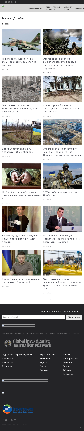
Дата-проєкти (9, 366)
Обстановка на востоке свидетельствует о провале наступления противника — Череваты (59, 63)
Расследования (35, 8)
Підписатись (74, 317)
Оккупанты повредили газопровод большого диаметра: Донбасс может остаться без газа (62, 284)
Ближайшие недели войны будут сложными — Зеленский (21, 281)
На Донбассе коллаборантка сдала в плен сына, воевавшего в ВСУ (21, 195)
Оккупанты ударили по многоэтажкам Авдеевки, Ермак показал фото (21, 108)
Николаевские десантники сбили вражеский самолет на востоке (19, 62)
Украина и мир (68, 8)
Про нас (67, 354)
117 (47, 299)
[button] (80, 428)
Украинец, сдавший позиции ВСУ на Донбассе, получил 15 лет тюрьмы (21, 238)
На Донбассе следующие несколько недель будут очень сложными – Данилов (61, 238)
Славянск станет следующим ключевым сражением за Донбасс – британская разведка (62, 152)
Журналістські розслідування (17, 354)
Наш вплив (7, 362)
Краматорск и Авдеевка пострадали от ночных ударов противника (61, 108)
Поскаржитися (70, 358)
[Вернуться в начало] (15, 8)
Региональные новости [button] (53, 8)
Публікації (7, 358)
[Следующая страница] (50, 299)
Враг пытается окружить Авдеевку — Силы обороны (17, 150)
